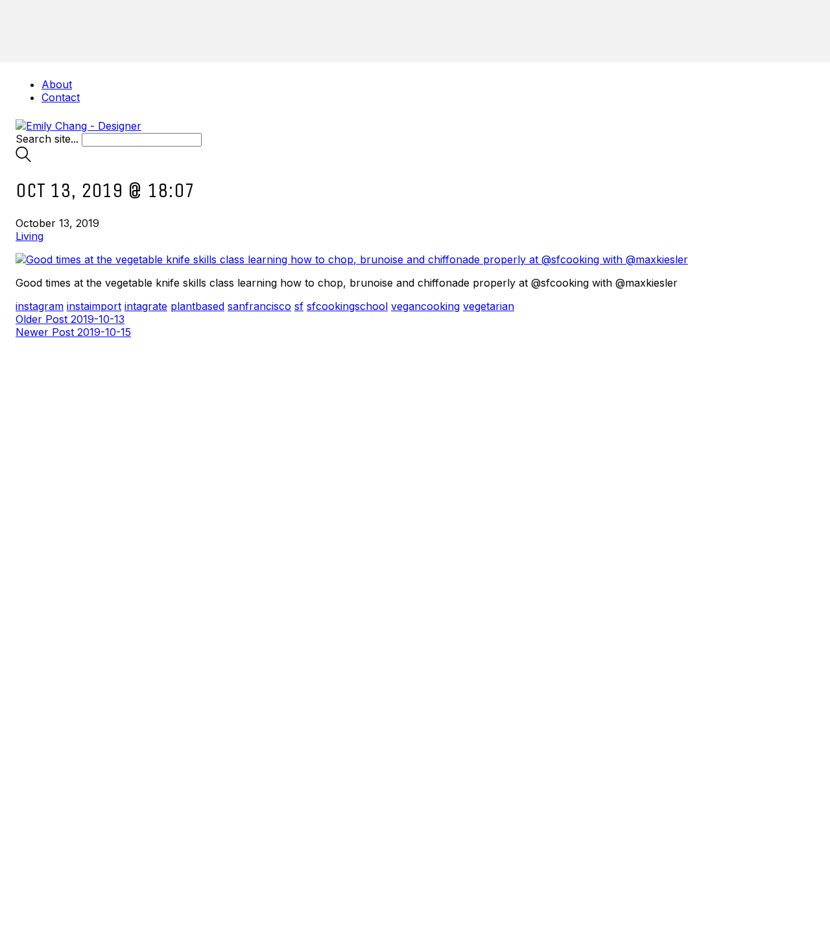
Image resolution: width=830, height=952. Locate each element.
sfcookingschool (347, 306)
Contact (61, 97)
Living (29, 236)
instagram (40, 306)
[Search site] (23, 158)
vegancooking (425, 306)
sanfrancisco (259, 306)
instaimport (94, 306)
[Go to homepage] (78, 125)
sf (298, 306)
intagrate (145, 306)
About (57, 84)
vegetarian (488, 306)
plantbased (197, 306)
